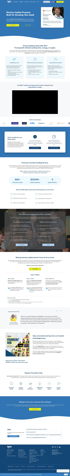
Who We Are (43, 451)
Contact (42, 454)
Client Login (17, 466)
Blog (30, 462)
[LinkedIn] (60, 447)
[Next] (60, 311)
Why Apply (9, 453)
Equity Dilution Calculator (34, 455)
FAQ (7, 454)
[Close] (68, 474)
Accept (66, 474)
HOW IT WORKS (10, 450)
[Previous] (57, 311)
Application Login (10, 466)
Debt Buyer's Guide (33, 451)
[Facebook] (55, 447)
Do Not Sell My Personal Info (41, 466)
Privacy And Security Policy (31, 466)
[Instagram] (53, 447)
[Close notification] (68, 470)
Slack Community (21, 451)
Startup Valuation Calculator (32, 457)
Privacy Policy (39, 474)
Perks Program (21, 455)
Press (42, 455)
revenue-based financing (44, 166)
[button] (38, 2)
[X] (57, 447)
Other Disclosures (50, 466)
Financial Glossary (33, 461)
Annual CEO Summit (22, 454)
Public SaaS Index (32, 458)
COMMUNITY (21, 450)
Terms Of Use (23, 466)
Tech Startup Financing (11, 455)
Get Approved (9, 451)
